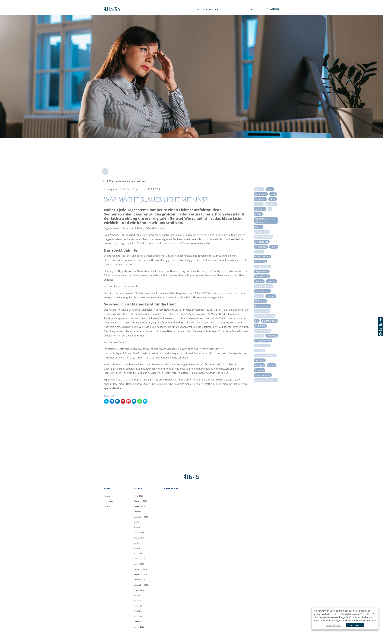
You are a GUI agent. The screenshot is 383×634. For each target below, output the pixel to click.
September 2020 (141, 585)
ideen (273, 199)
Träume (259, 189)
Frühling (259, 350)
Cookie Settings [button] (333, 624)
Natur (270, 189)
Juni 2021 (138, 543)
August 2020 (139, 590)
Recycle (259, 251)
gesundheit (260, 194)
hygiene (271, 296)
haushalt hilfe (262, 311)
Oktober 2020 (139, 579)
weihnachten (261, 231)
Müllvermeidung (263, 236)
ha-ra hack (260, 199)
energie (259, 296)
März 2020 (138, 616)
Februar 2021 (139, 558)
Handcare (271, 204)
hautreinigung (269, 320)
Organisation (261, 271)
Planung (271, 281)
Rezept (271, 365)
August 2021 (139, 538)
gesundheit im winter (266, 380)
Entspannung (262, 276)
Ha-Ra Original (262, 256)
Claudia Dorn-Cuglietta (130, 189)
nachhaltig (260, 261)
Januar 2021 (139, 564)
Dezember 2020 (140, 569)
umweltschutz (262, 345)
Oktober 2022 (139, 511)
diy (256, 320)
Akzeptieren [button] (355, 625)
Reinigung (260, 325)
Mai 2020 (138, 606)
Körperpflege (261, 241)
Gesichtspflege (262, 306)
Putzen (258, 227)
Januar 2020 (139, 627)
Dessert (259, 335)
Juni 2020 (138, 600)
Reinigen (259, 365)
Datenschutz (109, 506)
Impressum (108, 501)
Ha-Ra (274, 246)
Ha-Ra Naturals (262, 375)
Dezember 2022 (140, 501)
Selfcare (259, 281)
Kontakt (107, 496)
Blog (104, 181)
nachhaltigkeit (262, 291)
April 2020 (138, 611)
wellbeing (272, 335)
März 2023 (138, 496)
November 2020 (140, 574)
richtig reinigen (262, 340)
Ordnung (259, 360)
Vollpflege (260, 209)
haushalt (259, 370)
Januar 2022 (139, 532)
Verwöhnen (260, 246)
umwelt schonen (263, 286)
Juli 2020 (137, 595)
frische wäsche (262, 330)
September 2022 (141, 517)
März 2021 (138, 553)
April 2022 (138, 527)
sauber (258, 204)
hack (273, 194)
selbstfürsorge (262, 266)
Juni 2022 (138, 522)
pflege (258, 213)
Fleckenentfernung (264, 315)
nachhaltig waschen (265, 355)
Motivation (260, 301)
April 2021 (138, 548)
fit (270, 209)
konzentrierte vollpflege (262, 220)
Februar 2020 (139, 621)
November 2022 (140, 506)
